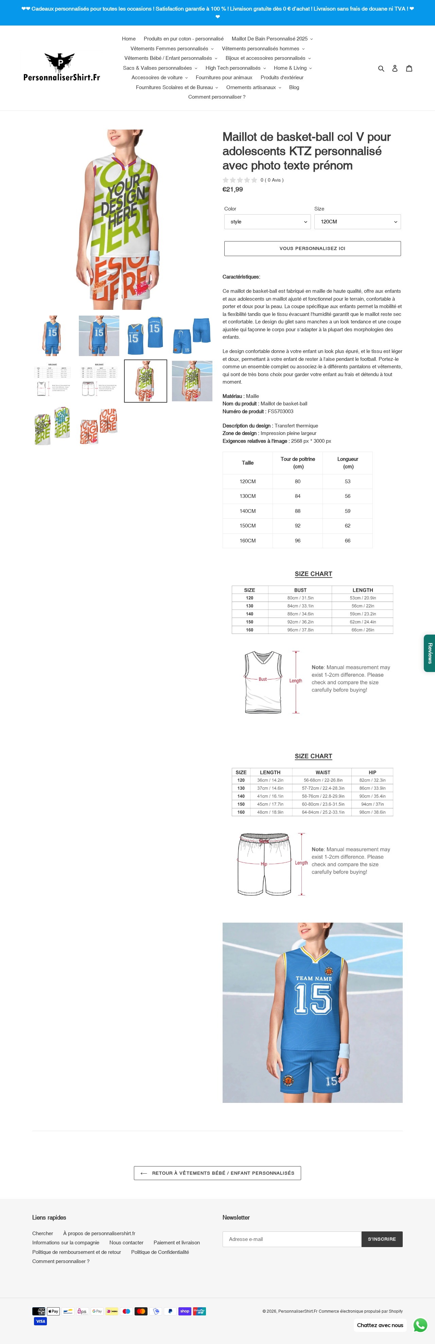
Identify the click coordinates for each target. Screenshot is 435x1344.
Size (319, 209)
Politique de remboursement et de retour (76, 1252)
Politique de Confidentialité (160, 1252)
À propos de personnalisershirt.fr (99, 1233)
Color (230, 209)
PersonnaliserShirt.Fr (297, 1311)
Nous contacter (126, 1242)
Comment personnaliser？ (61, 1261)
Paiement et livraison (177, 1242)
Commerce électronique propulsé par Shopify (361, 1311)
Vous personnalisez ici (313, 248)
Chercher (42, 1233)
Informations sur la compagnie (65, 1242)
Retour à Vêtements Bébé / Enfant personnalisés (223, 1173)
